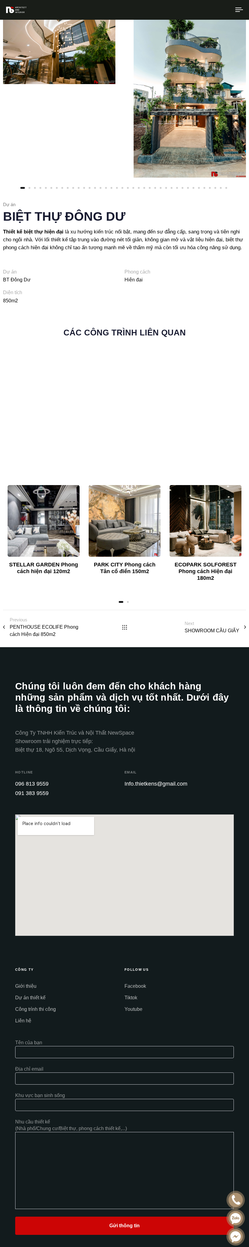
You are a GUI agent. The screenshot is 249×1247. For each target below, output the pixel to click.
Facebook (135, 986)
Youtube (133, 1009)
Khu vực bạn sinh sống (40, 1095)
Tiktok (130, 997)
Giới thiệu (25, 986)
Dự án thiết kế (30, 997)
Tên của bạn (28, 1042)
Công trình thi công (35, 1009)
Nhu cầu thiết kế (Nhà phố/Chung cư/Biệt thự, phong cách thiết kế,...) (71, 1125)
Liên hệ (23, 1020)
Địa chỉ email (29, 1069)
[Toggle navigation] (203, 10)
